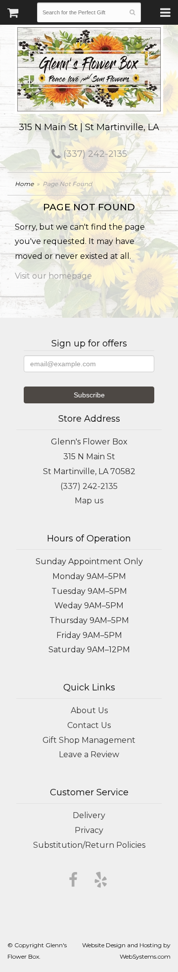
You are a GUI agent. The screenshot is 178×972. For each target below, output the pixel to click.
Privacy (89, 830)
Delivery (89, 815)
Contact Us (89, 725)
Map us (89, 500)
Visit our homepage (53, 276)
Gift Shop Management (89, 740)
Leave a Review (89, 754)
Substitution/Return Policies (89, 845)
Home (24, 184)
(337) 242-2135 (94, 153)
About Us (89, 710)
